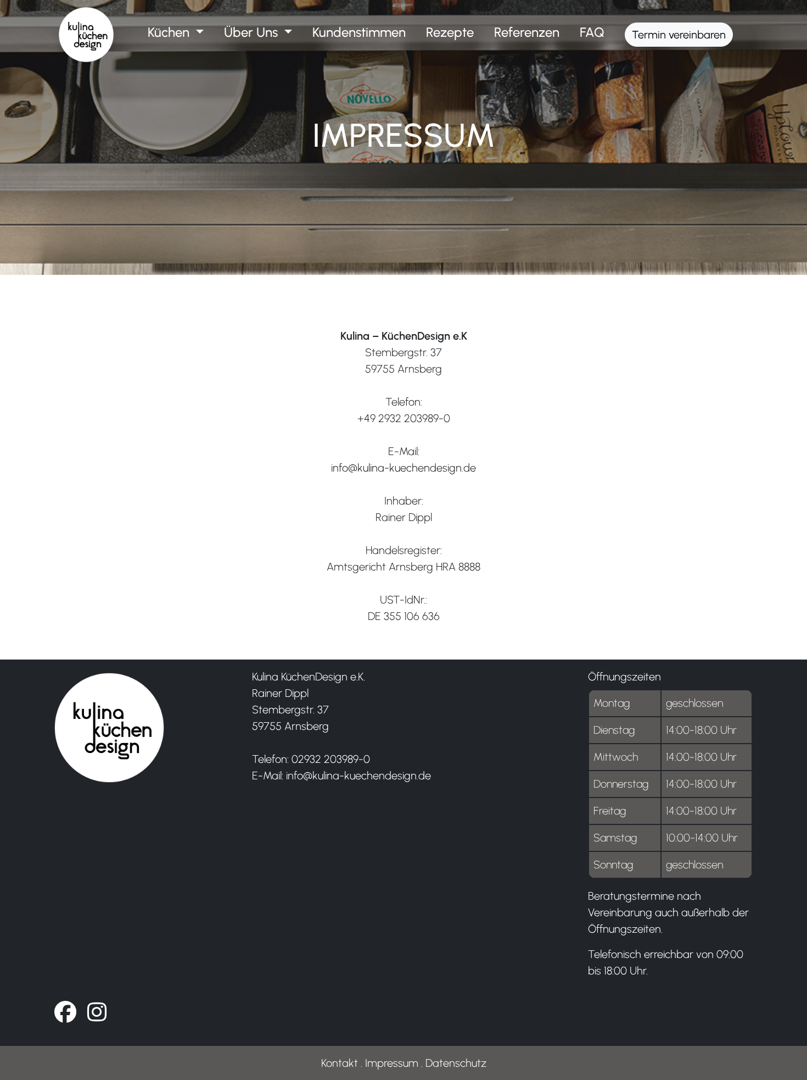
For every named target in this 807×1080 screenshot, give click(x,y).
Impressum (391, 1063)
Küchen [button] (170, 32)
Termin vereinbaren (679, 34)
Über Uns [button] (252, 32)
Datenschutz (455, 1063)
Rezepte (450, 32)
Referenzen (526, 32)
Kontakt (339, 1063)
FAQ (592, 32)
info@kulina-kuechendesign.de (403, 467)
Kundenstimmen (359, 32)
